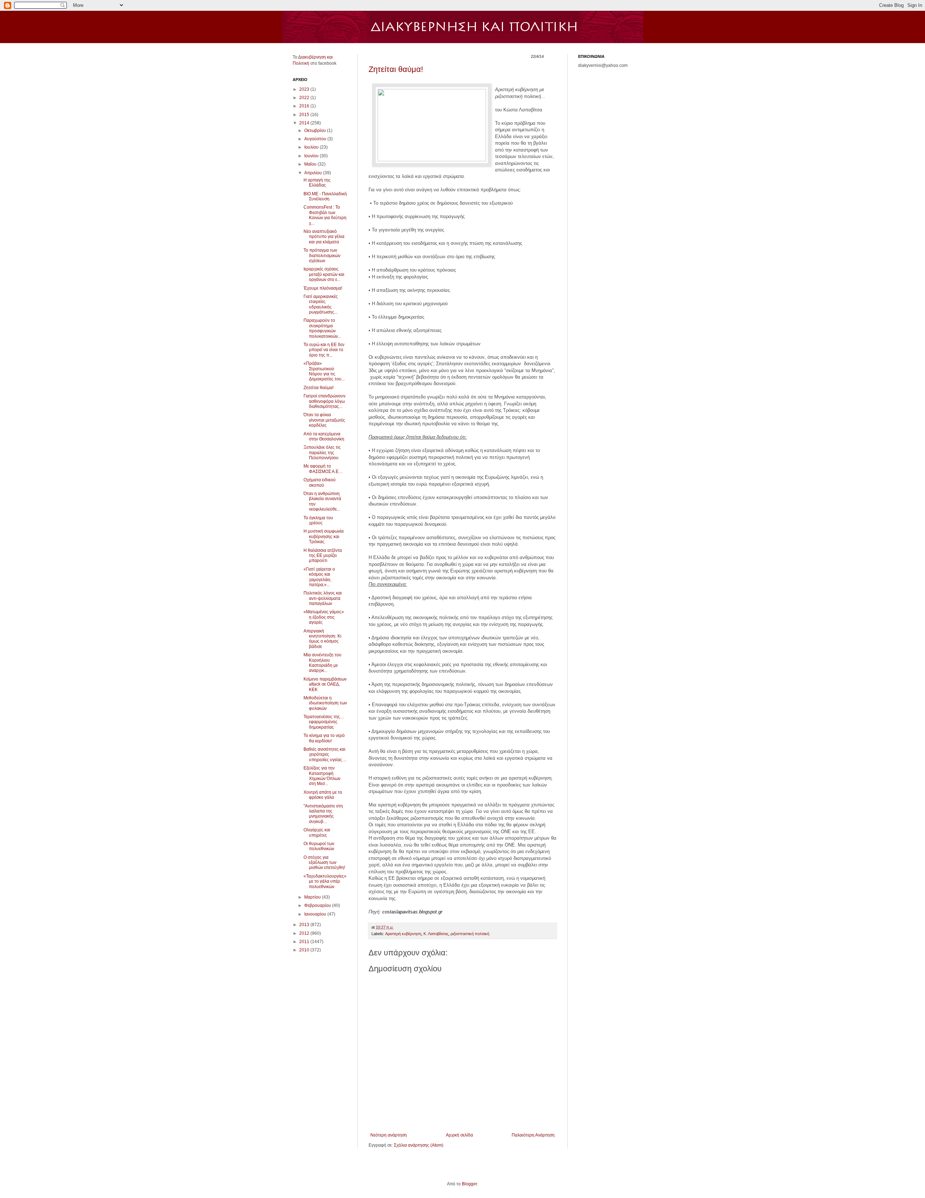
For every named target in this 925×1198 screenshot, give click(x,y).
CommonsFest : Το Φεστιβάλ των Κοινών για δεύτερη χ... (325, 215)
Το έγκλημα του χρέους (318, 520)
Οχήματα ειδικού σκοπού (320, 482)
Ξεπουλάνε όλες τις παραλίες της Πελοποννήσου (322, 452)
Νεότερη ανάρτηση (388, 1135)
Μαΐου (311, 164)
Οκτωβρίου (315, 130)
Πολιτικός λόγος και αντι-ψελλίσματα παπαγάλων (323, 598)
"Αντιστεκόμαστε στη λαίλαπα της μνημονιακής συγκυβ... (323, 813)
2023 (304, 89)
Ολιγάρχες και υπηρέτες (317, 832)
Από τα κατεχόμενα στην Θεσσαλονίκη (324, 436)
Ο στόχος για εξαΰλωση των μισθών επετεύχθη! (324, 862)
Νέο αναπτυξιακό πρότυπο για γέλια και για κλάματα (324, 236)
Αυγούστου (315, 138)
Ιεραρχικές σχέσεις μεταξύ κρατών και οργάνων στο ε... (324, 274)
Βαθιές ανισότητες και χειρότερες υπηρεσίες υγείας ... (325, 754)
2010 (304, 949)
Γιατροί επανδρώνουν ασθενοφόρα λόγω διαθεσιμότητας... (324, 401)
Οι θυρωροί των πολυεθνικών (319, 846)
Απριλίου (313, 172)
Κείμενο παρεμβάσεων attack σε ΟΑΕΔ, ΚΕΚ (325, 684)
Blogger (469, 1183)
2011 (304, 941)
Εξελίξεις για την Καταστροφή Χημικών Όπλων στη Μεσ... (322, 776)
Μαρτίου (313, 897)
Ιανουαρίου (315, 914)
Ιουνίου (312, 155)
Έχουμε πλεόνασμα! (323, 288)
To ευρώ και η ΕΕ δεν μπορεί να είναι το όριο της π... (324, 350)
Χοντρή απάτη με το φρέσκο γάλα (323, 795)
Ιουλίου (312, 147)
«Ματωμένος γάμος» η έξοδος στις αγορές (324, 617)
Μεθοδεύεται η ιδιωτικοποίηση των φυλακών (325, 703)
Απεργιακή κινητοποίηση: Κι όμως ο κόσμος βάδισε (322, 638)
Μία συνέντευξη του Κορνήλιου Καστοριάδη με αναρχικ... (322, 662)
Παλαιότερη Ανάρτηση (533, 1135)
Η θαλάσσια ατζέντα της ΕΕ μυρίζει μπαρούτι (323, 555)
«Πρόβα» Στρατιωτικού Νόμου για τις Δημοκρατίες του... (324, 371)
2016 (304, 105)
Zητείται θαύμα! (396, 69)
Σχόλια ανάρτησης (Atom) (418, 1145)
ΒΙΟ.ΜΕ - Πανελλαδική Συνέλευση (325, 196)
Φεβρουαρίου (318, 905)
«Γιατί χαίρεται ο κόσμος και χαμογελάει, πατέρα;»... (319, 577)
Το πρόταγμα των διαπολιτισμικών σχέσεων (322, 255)
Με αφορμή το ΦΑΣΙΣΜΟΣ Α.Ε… (323, 469)
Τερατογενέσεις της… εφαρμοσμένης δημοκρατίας (324, 722)
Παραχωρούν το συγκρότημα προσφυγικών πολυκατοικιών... (322, 328)
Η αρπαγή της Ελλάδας (317, 183)
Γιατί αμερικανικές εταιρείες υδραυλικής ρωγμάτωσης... (321, 304)
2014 (304, 122)
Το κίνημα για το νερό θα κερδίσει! (324, 738)
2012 (304, 933)
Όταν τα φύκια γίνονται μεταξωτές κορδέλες (324, 420)
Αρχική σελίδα (459, 1135)
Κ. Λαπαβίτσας (435, 933)
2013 (304, 924)
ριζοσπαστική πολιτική (470, 933)
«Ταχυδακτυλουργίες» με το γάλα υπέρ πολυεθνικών (325, 881)
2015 (304, 114)
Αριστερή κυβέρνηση (403, 933)
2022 (304, 97)
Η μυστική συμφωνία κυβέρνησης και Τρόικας (324, 536)
